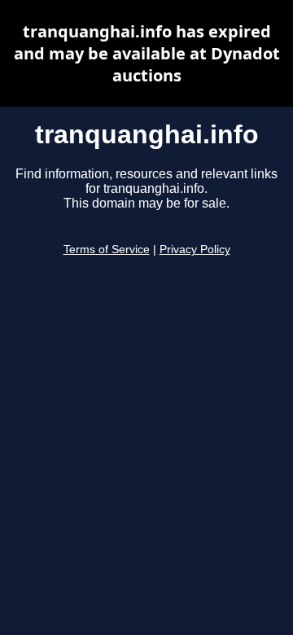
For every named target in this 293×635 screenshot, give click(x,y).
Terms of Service (106, 249)
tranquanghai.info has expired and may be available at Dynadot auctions (147, 53)
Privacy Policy (195, 249)
